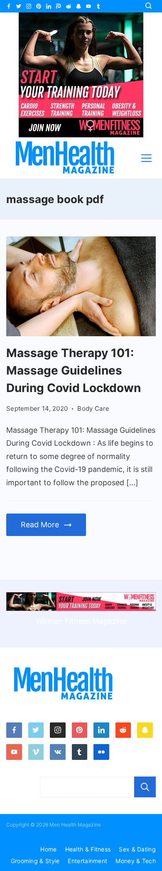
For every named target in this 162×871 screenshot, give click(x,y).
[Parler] (58, 6)
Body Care (93, 408)
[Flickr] (101, 752)
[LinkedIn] (48, 6)
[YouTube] (88, 6)
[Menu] (146, 158)
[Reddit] (68, 6)
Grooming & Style (35, 860)
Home (48, 849)
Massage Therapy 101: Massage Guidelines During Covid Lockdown (73, 370)
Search (145, 787)
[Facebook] (8, 6)
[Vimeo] (36, 752)
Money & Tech (135, 860)
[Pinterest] (38, 6)
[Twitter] (18, 6)
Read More (40, 524)
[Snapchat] (78, 6)
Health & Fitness (88, 849)
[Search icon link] (150, 6)
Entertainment (87, 860)
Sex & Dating (137, 849)
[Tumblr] (98, 6)
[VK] (58, 752)
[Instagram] (28, 6)
